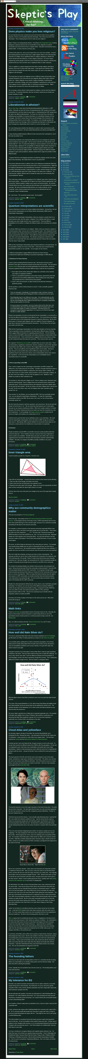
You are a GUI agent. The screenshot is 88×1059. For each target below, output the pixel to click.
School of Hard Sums (34, 621)
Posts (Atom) (19, 1052)
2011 (64, 230)
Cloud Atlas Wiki (24, 765)
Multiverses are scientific (23, 343)
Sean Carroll (64, 137)
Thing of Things (65, 147)
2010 (64, 232)
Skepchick (63, 139)
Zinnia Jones (64, 151)
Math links (15, 608)
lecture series (13, 266)
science (22, 98)
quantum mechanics (25, 445)
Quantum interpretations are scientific (31, 205)
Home (33, 1049)
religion (17, 98)
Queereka (63, 135)
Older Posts (53, 1049)
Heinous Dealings (65, 131)
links (16, 625)
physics (17, 445)
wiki (44, 864)
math (19, 625)
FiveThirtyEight (50, 635)
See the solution (13, 497)
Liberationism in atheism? (24, 104)
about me (17, 1045)
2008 (64, 236)
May (65, 217)
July (65, 213)
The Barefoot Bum (66, 145)
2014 (64, 165)
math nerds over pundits (47, 637)
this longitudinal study (45, 42)
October (66, 206)
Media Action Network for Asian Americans (35, 739)
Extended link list (65, 157)
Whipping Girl (64, 149)
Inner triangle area (19, 452)
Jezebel (17, 739)
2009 (64, 234)
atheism (17, 199)
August (66, 211)
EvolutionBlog (64, 129)
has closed (69, 31)
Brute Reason (64, 127)
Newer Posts (12, 1049)
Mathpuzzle (12, 617)
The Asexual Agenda (28, 514)
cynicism (17, 973)
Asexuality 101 (65, 80)
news (27, 723)
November (67, 174)
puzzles (17, 501)
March (66, 222)
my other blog (14, 108)
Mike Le (11, 918)
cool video (17, 612)
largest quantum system (37, 412)
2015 (64, 163)
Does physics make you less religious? (32, 31)
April (65, 220)
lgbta (21, 199)
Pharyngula (64, 133)
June (65, 215)
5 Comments (32, 948)
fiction (22, 949)
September (67, 208)
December (67, 172)
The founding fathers (21, 956)
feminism (17, 949)
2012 (64, 170)
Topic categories (65, 77)
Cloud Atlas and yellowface (25, 730)
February (67, 224)
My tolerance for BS (20, 980)
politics (31, 723)
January (66, 227)
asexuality (17, 603)
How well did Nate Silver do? (26, 632)
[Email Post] (27, 96)
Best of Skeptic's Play (67, 78)
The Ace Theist (65, 141)
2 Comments (32, 444)
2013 (64, 167)
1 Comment (32, 500)
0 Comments (31, 197)
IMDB (19, 910)
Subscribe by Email (66, 76)
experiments (18, 723)
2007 (64, 239)
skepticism (24, 1045)
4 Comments (31, 96)
